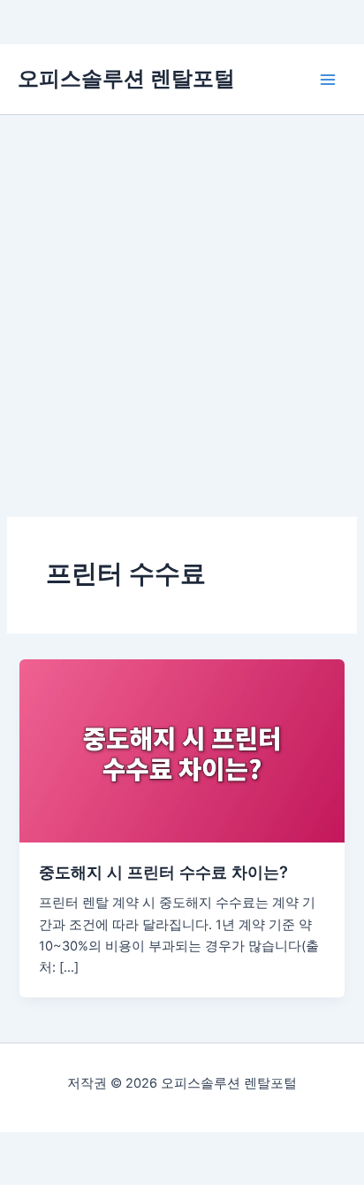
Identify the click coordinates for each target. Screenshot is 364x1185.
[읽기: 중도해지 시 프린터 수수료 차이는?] (181, 750)
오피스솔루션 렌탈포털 (126, 78)
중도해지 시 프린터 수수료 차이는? (163, 871)
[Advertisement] (182, 306)
